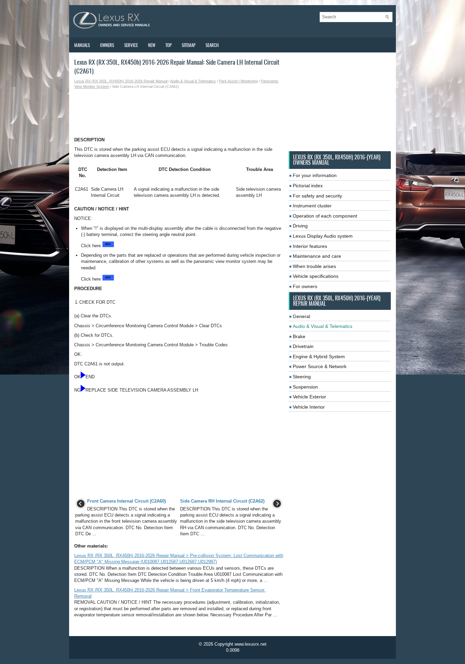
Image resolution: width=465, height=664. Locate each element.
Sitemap (188, 45)
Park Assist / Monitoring (238, 81)
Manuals (82, 45)
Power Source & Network (320, 366)
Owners (107, 45)
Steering (302, 376)
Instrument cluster (312, 205)
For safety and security (317, 196)
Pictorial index (308, 185)
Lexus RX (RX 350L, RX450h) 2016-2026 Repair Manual (120, 81)
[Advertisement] (179, 113)
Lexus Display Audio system (323, 236)
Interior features (310, 246)
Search (212, 45)
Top (168, 45)
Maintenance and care (317, 256)
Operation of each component (325, 216)
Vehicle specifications (315, 276)
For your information (315, 175)
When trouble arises (314, 266)
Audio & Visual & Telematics (193, 81)
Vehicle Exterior (309, 396)
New (151, 45)
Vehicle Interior (309, 407)
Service (131, 45)
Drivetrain (303, 346)
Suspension (305, 387)
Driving (300, 225)
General (301, 316)
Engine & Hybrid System (319, 356)
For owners (305, 286)
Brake (299, 336)
